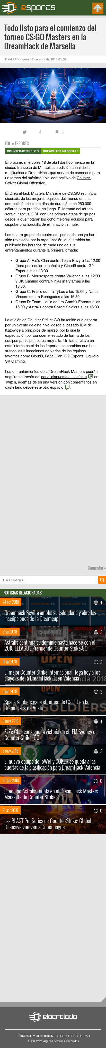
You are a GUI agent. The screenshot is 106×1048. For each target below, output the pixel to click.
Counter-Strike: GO (23, 151)
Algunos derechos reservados (61, 1041)
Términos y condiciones (37, 1036)
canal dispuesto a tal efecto (64, 376)
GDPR (64, 1036)
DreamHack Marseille (60, 151)
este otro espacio (48, 387)
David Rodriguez (17, 59)
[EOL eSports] (31, 8)
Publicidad (80, 1036)
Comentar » (97, 568)
